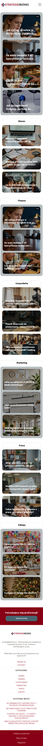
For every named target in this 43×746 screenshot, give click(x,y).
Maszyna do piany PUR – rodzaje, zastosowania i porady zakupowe (22, 302)
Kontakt (21, 665)
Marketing (22, 362)
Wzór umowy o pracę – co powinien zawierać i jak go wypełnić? (19, 464)
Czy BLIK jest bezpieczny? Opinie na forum (20, 82)
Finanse (22, 200)
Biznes (21, 121)
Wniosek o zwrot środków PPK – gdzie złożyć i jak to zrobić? (21, 163)
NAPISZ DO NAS (21, 618)
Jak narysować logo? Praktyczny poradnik (21, 710)
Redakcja (21, 662)
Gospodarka (22, 283)
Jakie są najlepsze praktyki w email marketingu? (19, 383)
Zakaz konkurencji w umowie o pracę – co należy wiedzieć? (21, 510)
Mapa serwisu (21, 738)
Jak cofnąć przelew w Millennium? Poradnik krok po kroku (20, 32)
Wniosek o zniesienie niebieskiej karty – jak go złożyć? (18, 140)
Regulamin (21, 743)
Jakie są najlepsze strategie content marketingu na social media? (19, 429)
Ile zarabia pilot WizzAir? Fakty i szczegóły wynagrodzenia (21, 704)
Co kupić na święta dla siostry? (20, 593)
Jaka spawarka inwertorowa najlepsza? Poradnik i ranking (20, 348)
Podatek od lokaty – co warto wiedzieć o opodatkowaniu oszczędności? (21, 716)
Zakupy (22, 525)
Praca (22, 445)
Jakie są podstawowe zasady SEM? (19, 406)
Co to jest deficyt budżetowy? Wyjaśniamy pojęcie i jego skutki (21, 186)
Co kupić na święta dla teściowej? (15, 568)
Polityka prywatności (21, 734)
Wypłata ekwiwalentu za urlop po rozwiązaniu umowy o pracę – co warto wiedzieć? (21, 487)
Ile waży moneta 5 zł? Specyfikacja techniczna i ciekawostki (21, 57)
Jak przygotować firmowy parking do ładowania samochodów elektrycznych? (21, 107)
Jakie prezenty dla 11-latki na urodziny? (19, 545)
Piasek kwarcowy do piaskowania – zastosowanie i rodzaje (21, 325)
